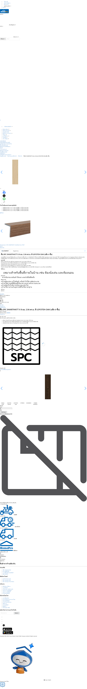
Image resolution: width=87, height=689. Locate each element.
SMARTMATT (3, 307)
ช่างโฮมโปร (5, 136)
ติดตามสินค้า (5, 574)
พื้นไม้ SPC (20, 156)
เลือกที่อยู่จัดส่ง (12, 24)
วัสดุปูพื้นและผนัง (3, 156)
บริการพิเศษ (5, 138)
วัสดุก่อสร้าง (2, 153)
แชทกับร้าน (2, 306)
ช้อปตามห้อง (5, 129)
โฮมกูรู (4, 134)
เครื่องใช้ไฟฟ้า (3, 141)
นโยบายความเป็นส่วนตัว (8, 589)
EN (5, 7)
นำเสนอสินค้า (6, 604)
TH (3, 7)
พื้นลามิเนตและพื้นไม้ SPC (12, 156)
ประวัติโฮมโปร (6, 598)
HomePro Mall (6, 132)
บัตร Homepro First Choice (8, 581)
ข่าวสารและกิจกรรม (7, 602)
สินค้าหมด (3, 412)
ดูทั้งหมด (2, 212)
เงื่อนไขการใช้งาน (6, 586)
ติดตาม (16, 613)
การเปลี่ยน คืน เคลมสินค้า (8, 572)
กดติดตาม (8, 295)
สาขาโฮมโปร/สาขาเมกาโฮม (9, 599)
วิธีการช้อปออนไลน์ (7, 570)
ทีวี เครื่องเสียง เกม (4, 145)
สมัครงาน (5, 603)
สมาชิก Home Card (7, 578)
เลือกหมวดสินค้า (7, 126)
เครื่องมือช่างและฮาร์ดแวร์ (5, 154)
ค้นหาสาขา (6, 4)
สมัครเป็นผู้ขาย (7, 3)
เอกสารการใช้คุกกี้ (6, 591)
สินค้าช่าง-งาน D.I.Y (7, 133)
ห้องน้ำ (1, 147)
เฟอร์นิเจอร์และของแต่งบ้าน (6, 143)
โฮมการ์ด (6, 1)
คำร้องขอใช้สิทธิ (6, 593)
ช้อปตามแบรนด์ (6, 130)
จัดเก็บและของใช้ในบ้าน (5, 146)
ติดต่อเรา (5, 606)
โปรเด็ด (4, 137)
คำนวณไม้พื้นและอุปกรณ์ (5, 369)
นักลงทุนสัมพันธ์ (6, 600)
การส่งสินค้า (5, 587)
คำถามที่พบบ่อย (6, 571)
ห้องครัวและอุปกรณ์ (4, 150)
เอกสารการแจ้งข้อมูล (7, 590)
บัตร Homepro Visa (7, 580)
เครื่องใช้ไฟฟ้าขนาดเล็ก (5, 142)
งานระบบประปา (3, 149)
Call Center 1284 (6, 607)
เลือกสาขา (15, 36)
